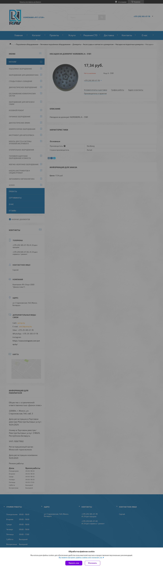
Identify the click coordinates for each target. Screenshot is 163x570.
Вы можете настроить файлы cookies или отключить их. (81, 558)
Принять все (74, 563)
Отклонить (92, 563)
